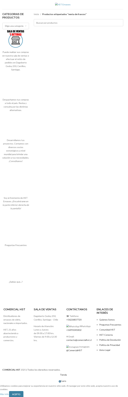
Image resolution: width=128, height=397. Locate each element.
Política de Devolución (110, 339)
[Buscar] (123, 5)
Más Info (4, 394)
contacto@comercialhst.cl (79, 340)
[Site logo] (63, 4)
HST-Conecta (106, 334)
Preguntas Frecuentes (110, 324)
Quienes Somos (107, 319)
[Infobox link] (47, 317)
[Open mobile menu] (3, 5)
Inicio (36, 14)
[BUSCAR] (119, 22)
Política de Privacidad (109, 345)
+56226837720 (73, 319)
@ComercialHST (74, 350)
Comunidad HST (107, 329)
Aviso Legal (104, 350)
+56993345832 (73, 330)
